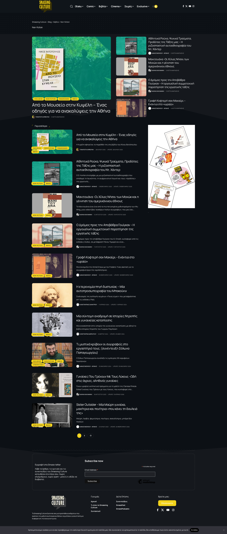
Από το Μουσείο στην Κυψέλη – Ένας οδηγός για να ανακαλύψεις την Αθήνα (71, 108)
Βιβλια (75, 99)
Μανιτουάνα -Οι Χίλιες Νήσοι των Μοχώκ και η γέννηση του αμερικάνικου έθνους (168, 62)
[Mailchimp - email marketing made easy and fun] (146, 483)
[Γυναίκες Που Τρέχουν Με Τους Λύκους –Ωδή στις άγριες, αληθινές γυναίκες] (52, 385)
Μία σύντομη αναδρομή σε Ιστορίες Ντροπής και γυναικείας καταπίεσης (106, 318)
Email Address (91, 469)
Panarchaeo (64, 99)
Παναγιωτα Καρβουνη (42, 117)
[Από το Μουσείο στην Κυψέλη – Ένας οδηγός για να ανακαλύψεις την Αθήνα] (71, 68)
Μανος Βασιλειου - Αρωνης (160, 53)
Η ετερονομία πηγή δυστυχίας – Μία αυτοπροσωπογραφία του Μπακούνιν (101, 288)
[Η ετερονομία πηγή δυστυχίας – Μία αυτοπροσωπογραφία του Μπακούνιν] (52, 295)
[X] (186, 6)
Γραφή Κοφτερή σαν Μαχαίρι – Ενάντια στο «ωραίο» (166, 102)
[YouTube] (190, 6)
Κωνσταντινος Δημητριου (88, 304)
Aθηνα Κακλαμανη (158, 70)
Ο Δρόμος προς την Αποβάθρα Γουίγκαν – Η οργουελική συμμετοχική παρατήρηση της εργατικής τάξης (171, 83)
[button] (71, 6)
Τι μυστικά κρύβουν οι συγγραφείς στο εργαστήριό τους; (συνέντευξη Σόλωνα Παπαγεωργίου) (102, 348)
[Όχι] (223, 530)
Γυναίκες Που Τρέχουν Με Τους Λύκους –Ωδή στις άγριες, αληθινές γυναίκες (106, 378)
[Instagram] (193, 6)
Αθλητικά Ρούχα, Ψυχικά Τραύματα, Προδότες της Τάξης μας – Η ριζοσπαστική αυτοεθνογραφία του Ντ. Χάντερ (170, 44)
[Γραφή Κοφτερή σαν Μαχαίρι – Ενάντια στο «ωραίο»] (131, 108)
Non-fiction (51, 99)
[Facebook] (183, 6)
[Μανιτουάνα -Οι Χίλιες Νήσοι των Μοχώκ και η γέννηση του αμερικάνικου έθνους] (131, 66)
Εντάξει (194, 530)
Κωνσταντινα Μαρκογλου (88, 334)
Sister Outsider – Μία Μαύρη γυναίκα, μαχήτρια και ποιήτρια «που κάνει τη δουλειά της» (106, 408)
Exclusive (38, 99)
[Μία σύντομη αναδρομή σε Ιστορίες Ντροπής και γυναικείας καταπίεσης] (52, 325)
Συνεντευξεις (38, 365)
